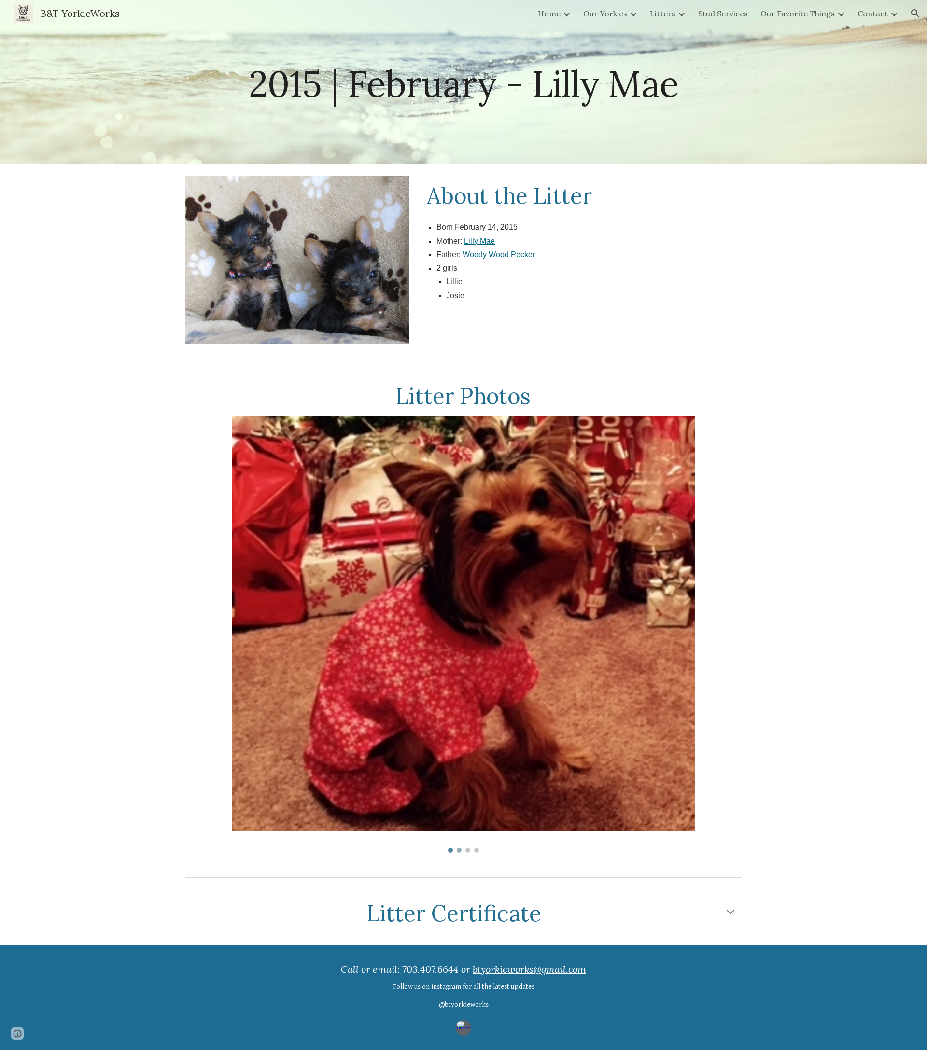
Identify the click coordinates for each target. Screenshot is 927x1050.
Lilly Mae (479, 241)
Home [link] (549, 13)
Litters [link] (662, 13)
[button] (915, 13)
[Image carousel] (463, 634)
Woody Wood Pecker (499, 254)
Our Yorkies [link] (605, 13)
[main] (463, 81)
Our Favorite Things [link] (797, 13)
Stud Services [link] (723, 13)
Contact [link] (872, 13)
